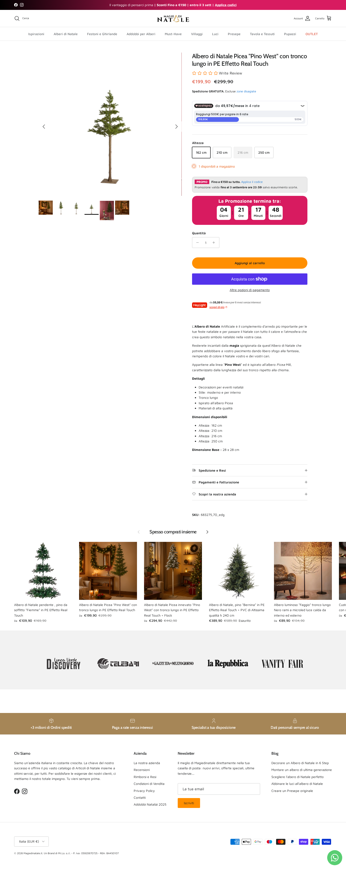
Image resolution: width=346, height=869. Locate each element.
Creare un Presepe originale (292, 791)
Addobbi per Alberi (141, 34)
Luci (215, 34)
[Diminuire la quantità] (196, 242)
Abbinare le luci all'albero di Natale (297, 784)
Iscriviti (189, 803)
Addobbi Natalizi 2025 (150, 804)
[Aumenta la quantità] (215, 242)
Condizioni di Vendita (149, 784)
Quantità (199, 233)
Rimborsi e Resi (145, 777)
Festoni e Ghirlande (102, 34)
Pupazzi (290, 34)
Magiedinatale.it (33, 853)
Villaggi (197, 34)
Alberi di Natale (66, 34)
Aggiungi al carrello (250, 263)
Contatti (140, 797)
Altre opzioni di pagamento (250, 290)
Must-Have (173, 34)
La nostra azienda (147, 763)
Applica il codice (252, 182)
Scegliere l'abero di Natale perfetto (297, 777)
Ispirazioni (36, 34)
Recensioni (142, 770)
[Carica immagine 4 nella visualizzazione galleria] (110, 124)
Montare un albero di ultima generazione (301, 770)
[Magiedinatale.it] (173, 18)
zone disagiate (246, 91)
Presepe (234, 34)
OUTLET (312, 34)
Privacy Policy (144, 791)
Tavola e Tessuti (262, 34)
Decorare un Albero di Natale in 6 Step (300, 763)
